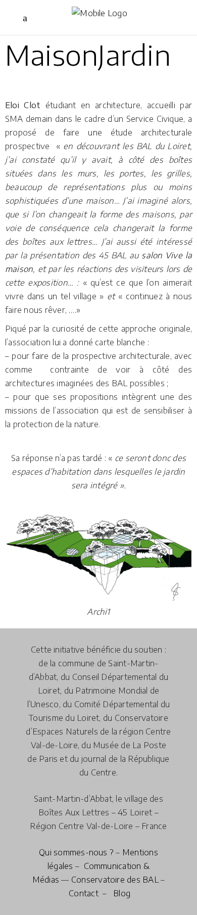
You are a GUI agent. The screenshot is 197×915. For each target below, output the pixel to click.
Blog (121, 893)
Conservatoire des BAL (115, 880)
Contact (83, 893)
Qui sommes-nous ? (76, 852)
